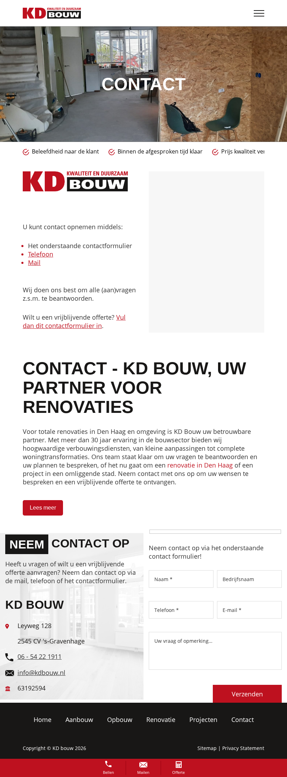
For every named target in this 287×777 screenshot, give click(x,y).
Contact (242, 719)
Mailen (143, 772)
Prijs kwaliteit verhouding (168, 151)
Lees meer (43, 508)
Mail (34, 262)
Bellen (108, 772)
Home (42, 719)
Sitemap (207, 748)
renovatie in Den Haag (200, 465)
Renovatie (160, 719)
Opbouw (119, 719)
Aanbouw (79, 719)
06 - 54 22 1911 (40, 656)
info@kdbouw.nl (41, 672)
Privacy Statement (243, 748)
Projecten (203, 719)
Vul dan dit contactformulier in (74, 321)
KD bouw (63, 748)
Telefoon (40, 254)
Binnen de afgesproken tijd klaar (74, 151)
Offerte (178, 772)
